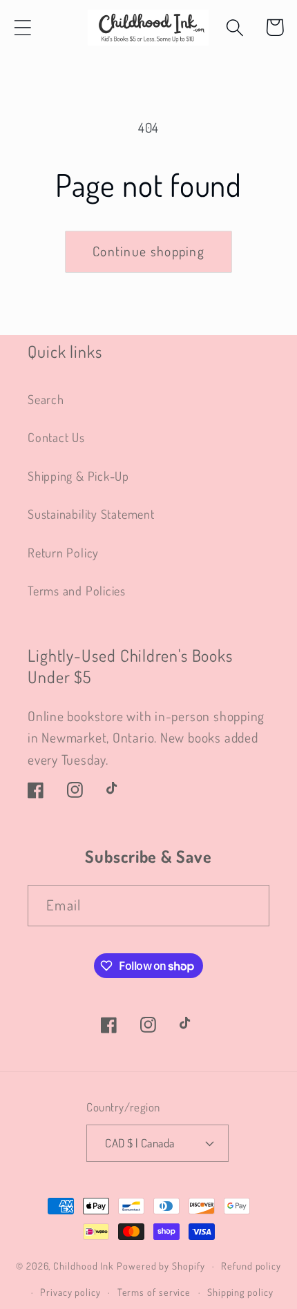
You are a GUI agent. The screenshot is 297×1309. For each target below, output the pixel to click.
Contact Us (56, 437)
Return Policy (63, 552)
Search (46, 399)
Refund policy (251, 1265)
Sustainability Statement (91, 514)
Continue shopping (148, 251)
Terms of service (154, 1292)
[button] (22, 27)
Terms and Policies (77, 590)
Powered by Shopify (160, 1265)
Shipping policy (240, 1292)
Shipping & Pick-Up (78, 476)
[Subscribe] (249, 906)
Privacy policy (70, 1292)
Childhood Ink (83, 1265)
